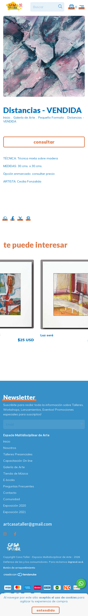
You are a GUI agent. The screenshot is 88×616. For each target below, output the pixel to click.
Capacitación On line (17, 461)
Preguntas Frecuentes (18, 486)
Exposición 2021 (14, 512)
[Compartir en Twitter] (20, 219)
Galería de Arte (24, 117)
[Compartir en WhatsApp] (5, 218)
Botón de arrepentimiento (19, 567)
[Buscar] (60, 6)
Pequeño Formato (51, 117)
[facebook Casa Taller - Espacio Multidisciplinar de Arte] (15, 534)
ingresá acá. (76, 561)
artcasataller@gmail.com (27, 523)
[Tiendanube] (20, 575)
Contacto (9, 493)
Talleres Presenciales (17, 454)
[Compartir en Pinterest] (28, 219)
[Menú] (81, 6)
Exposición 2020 (14, 505)
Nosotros (9, 448)
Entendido (46, 610)
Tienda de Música (15, 473)
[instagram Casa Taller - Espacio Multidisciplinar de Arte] (5, 534)
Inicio (6, 117)
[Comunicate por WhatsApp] (81, 583)
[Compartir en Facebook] (13, 219)
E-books (9, 480)
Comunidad (11, 499)
